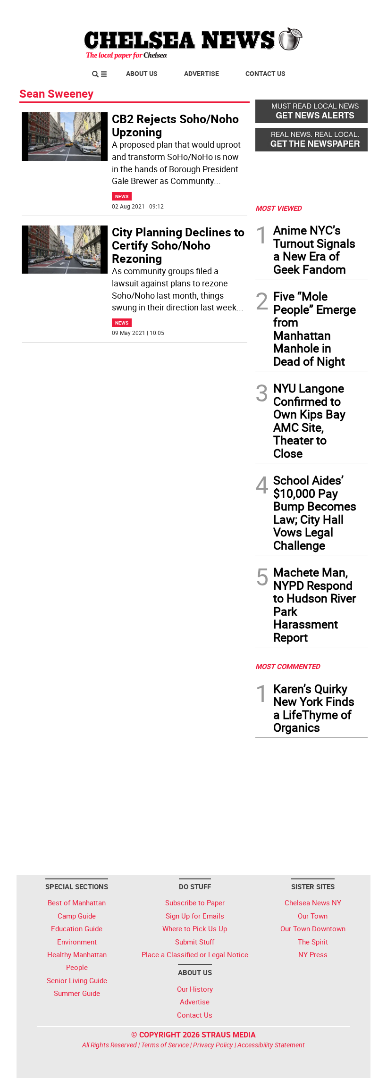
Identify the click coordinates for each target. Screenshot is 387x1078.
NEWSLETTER (292, 11)
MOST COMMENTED (287, 666)
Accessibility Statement (271, 1044)
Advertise (201, 73)
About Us (142, 73)
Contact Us (265, 73)
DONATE (344, 11)
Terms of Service (165, 1044)
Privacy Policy (213, 1044)
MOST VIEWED (278, 208)
